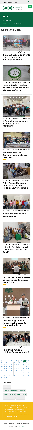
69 (24, 370)
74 (6, 373)
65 (14, 370)
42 (16, 366)
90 (16, 375)
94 (26, 375)
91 (19, 375)
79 (19, 373)
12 (1, 362)
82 (26, 373)
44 (21, 366)
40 (11, 366)
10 (26, 360)
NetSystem (22, 426)
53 (14, 368)
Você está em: (7, 20)
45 (23, 366)
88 (11, 375)
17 (14, 362)
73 (4, 373)
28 (11, 364)
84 (1, 375)
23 (28, 362)
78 (16, 373)
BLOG (10, 23)
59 (28, 368)
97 (4, 377)
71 (28, 370)
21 (23, 362)
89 (14, 375)
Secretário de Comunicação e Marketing (14, 390)
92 (21, 375)
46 (26, 366)
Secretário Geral (21, 394)
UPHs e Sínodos (20, 398)
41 (14, 366)
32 (21, 364)
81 (24, 373)
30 (16, 364)
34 (26, 364)
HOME (4, 23)
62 (6, 370)
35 (28, 364)
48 (1, 368)
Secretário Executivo (9, 394)
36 (2, 366)
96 (2, 377)
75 (9, 373)
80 (21, 373)
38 (6, 366)
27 (9, 364)
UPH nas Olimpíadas (9, 398)
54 (16, 368)
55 (18, 368)
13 (4, 362)
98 (6, 377)
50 (6, 368)
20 (21, 362)
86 (7, 375)
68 (21, 370)
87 (9, 375)
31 (19, 364)
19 (19, 362)
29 (14, 364)
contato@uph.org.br (11, 2)
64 (11, 370)
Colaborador (7, 387)
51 (9, 368)
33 (24, 364)
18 (16, 362)
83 (29, 373)
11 (28, 360)
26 (6, 364)
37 (4, 366)
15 (9, 362)
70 (26, 370)
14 (6, 362)
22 (26, 362)
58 (26, 368)
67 (19, 370)
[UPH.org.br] (12, 6)
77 (14, 373)
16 (11, 362)
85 (4, 375)
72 (1, 373)
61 (4, 370)
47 (28, 366)
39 (9, 366)
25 (4, 364)
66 (16, 370)
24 (1, 364)
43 (19, 366)
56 (21, 368)
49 (4, 368)
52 (11, 368)
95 (28, 375)
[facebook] (28, 2)
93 (24, 375)
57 (23, 368)
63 (9, 370)
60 (2, 370)
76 (11, 373)
